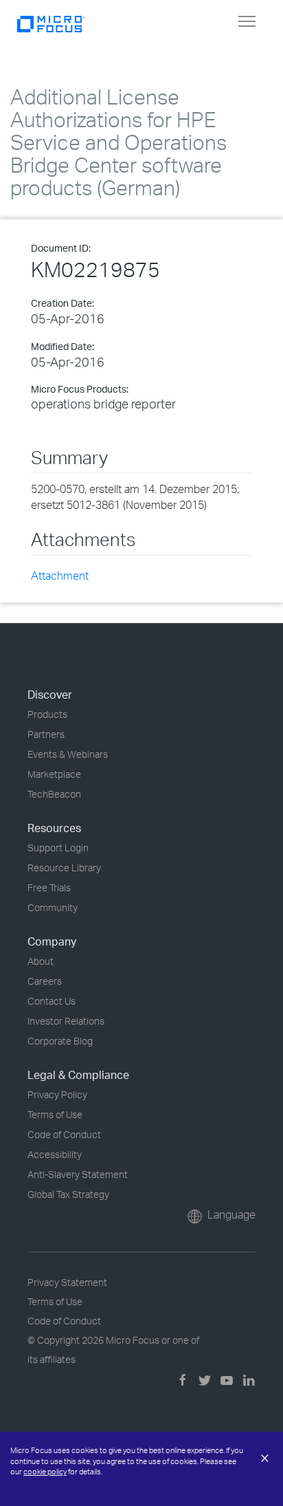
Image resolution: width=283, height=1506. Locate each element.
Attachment (60, 575)
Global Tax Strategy (68, 1194)
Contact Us (51, 1001)
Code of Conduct (64, 1134)
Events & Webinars (67, 754)
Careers (44, 981)
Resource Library (64, 867)
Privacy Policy (57, 1094)
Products (47, 714)
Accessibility (54, 1154)
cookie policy (45, 1471)
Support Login (58, 847)
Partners (46, 734)
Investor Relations (65, 1021)
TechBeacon (54, 794)
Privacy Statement (67, 1282)
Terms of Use (54, 1114)
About (40, 961)
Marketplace (54, 774)
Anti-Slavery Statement (77, 1174)
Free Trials (49, 887)
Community (52, 907)
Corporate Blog (60, 1041)
